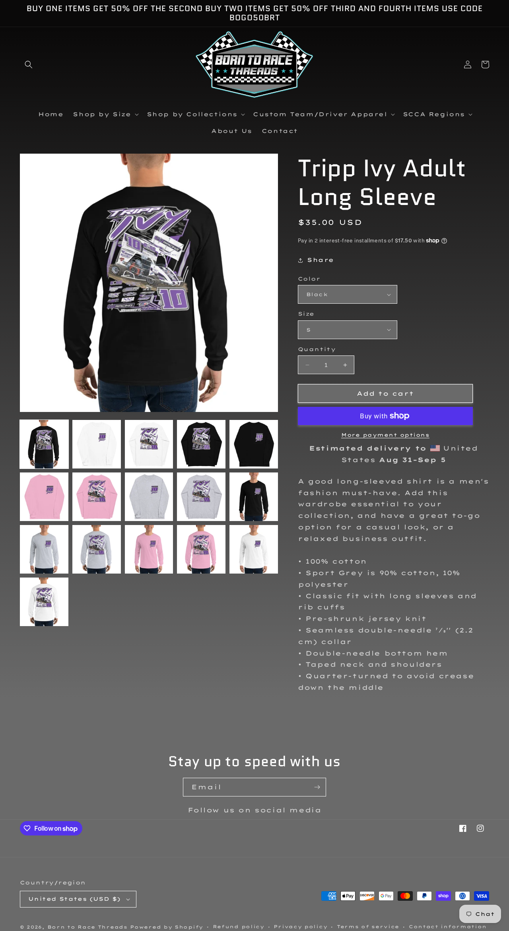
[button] (28, 64)
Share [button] (320, 259)
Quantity (317, 349)
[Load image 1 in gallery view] (44, 444)
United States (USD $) (74, 899)
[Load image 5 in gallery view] (253, 444)
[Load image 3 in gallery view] (149, 444)
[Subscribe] (317, 787)
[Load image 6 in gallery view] (44, 496)
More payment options (385, 435)
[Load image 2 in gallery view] (96, 444)
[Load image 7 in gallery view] (96, 496)
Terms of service (368, 926)
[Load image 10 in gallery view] (253, 496)
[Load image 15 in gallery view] (253, 549)
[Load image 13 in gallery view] (149, 549)
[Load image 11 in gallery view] (44, 549)
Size (306, 313)
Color (309, 278)
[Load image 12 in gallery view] (96, 549)
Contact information (448, 926)
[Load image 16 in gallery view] (44, 602)
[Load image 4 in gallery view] (201, 444)
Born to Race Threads (87, 927)
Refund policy (238, 926)
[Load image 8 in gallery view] (149, 496)
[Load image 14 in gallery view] (201, 549)
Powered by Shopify (166, 927)
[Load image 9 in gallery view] (201, 496)
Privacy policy (300, 926)
